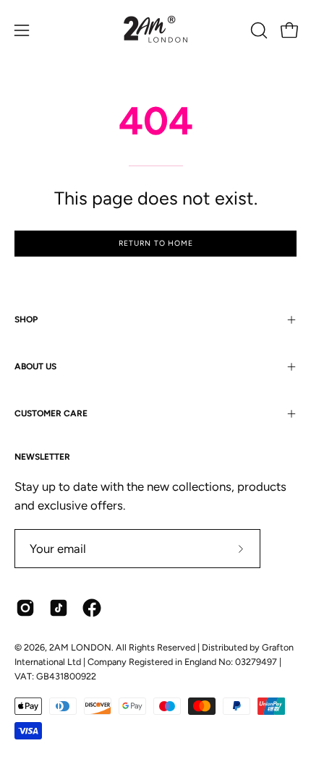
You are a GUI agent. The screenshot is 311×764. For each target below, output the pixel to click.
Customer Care (51, 413)
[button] (257, 30)
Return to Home (156, 243)
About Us (35, 366)
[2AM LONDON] (155, 30)
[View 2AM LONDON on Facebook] (92, 608)
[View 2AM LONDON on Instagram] (25, 608)
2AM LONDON (80, 647)
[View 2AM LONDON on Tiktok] (58, 608)
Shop (26, 319)
